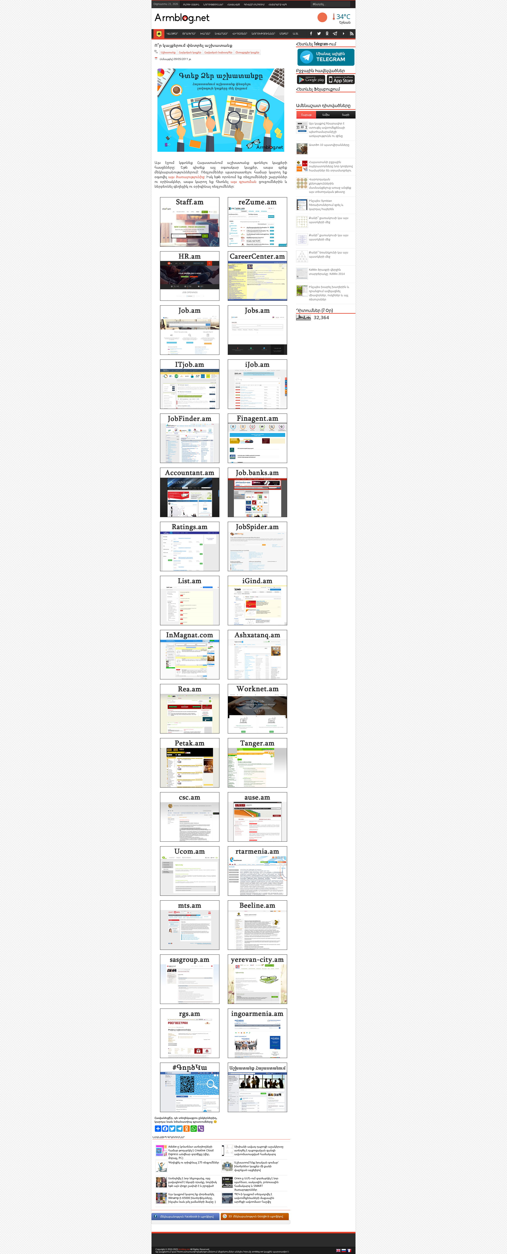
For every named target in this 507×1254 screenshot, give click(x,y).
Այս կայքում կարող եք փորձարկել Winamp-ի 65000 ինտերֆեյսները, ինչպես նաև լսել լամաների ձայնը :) (192, 1197)
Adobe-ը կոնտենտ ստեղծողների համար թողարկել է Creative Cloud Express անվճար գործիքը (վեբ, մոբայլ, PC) (190, 1152)
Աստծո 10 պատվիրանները (329, 144)
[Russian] (343, 1251)
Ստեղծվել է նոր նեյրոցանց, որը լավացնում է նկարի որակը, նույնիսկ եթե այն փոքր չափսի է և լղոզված (192, 1182)
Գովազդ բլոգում (254, 4)
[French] (349, 1251)
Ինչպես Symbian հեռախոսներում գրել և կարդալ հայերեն (326, 205)
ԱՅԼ (295, 33)
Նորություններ (213, 4)
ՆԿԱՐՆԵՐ (221, 33)
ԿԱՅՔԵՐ (172, 33)
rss (351, 33)
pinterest (327, 33)
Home (158, 34)
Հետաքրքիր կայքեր (247, 52)
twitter (319, 33)
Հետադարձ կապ (278, 4)
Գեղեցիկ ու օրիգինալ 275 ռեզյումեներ (193, 1162)
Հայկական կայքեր (190, 52)
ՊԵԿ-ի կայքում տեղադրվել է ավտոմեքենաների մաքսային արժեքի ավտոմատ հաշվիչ (254, 1197)
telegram (335, 33)
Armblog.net (184, 1249)
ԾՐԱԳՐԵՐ (189, 33)
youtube (343, 33)
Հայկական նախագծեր (218, 52)
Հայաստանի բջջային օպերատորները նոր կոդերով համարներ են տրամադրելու (331, 166)
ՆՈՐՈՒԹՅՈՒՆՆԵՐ (263, 33)
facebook (311, 33)
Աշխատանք (168, 52)
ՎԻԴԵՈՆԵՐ (239, 33)
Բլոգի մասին (191, 4)
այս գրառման (243, 181)
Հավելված (233, 4)
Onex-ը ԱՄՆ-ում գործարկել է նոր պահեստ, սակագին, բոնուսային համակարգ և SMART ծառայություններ (256, 1183)
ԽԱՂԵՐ (205, 33)
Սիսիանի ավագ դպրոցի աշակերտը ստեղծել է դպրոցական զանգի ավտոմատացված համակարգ (258, 1150)
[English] (338, 1251)
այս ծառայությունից (186, 176)
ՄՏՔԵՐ (284, 33)
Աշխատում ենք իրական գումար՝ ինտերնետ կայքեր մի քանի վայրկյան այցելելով (256, 1166)
